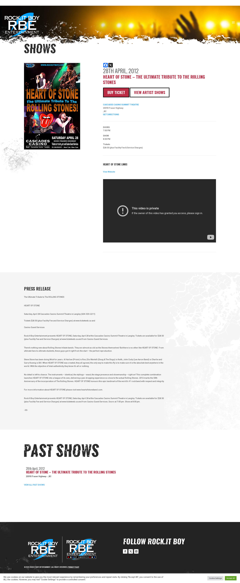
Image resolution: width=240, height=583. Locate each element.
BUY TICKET (116, 92)
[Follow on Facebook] (125, 551)
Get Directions (111, 114)
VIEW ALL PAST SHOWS (34, 485)
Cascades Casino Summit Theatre (121, 105)
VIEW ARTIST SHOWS (149, 92)
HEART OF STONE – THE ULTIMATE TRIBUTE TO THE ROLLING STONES (71, 471)
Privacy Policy (73, 567)
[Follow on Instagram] (136, 551)
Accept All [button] (231, 578)
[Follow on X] (130, 551)
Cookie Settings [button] (215, 578)
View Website (109, 172)
